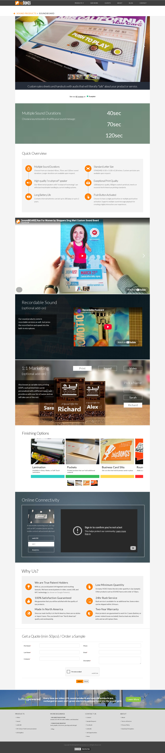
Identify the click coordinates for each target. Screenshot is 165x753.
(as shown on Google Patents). (58, 592)
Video (18, 717)
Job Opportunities (91, 732)
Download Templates (127, 729)
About (123, 717)
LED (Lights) (19, 732)
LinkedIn (89, 729)
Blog (52, 729)
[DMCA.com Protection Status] (82, 749)
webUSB (18, 725)
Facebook (89, 725)
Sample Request (91, 721)
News (88, 736)
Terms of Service (126, 721)
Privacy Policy (125, 725)
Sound (18, 721)
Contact (88, 717)
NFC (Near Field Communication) (26, 729)
